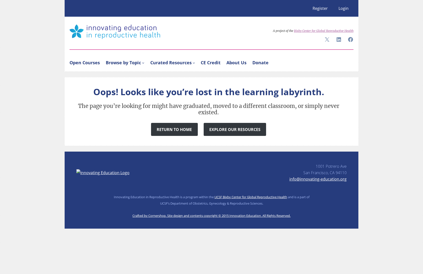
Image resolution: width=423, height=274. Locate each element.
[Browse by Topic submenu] (143, 62)
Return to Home (174, 129)
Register (320, 8)
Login (344, 8)
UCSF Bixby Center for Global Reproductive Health (250, 197)
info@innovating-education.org (318, 179)
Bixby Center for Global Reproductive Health (323, 31)
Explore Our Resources (234, 129)
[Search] (347, 61)
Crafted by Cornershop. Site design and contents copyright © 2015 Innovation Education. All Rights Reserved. (211, 215)
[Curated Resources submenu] (194, 62)
